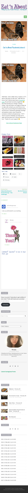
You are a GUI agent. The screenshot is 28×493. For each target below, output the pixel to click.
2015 (2, 456)
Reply (5, 213)
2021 (2, 439)
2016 (2, 454)
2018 (2, 448)
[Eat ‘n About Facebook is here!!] (14, 30)
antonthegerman (11, 205)
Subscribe (5, 304)
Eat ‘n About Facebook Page (14, 123)
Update (14, 44)
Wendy (6, 51)
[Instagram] (18, 366)
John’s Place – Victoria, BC (15, 403)
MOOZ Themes (11, 489)
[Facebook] (12, 366)
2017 (2, 451)
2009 (2, 474)
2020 (2, 442)
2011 (2, 468)
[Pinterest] (15, 366)
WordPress (22, 489)
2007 (2, 480)
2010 (2, 471)
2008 (2, 477)
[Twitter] (10, 366)
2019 (2, 445)
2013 (2, 462)
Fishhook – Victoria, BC (14, 389)
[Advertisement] (14, 59)
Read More (14, 356)
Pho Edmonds (12, 416)
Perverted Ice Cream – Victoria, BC (17, 395)
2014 (2, 459)
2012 (2, 465)
